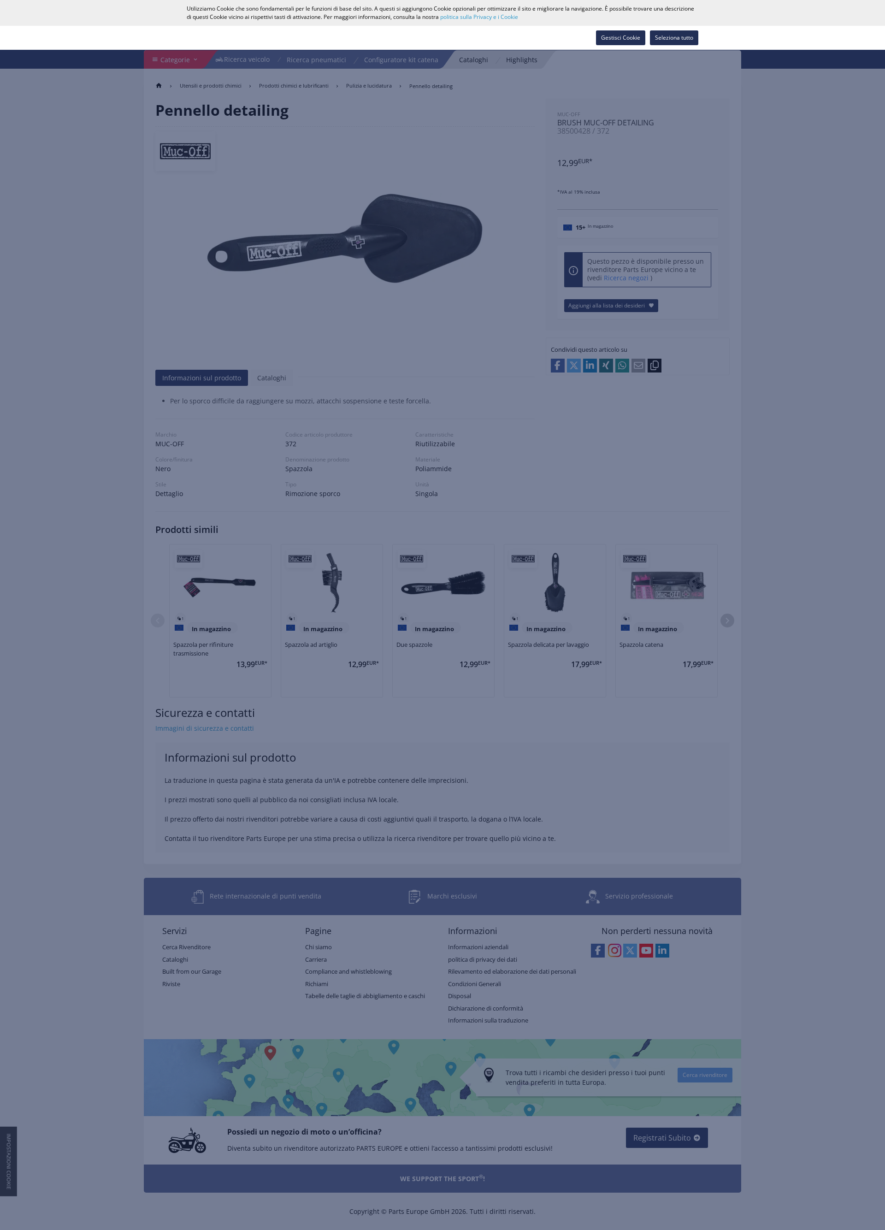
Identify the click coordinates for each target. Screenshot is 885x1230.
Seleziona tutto (674, 37)
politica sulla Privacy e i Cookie (479, 17)
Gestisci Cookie (620, 37)
